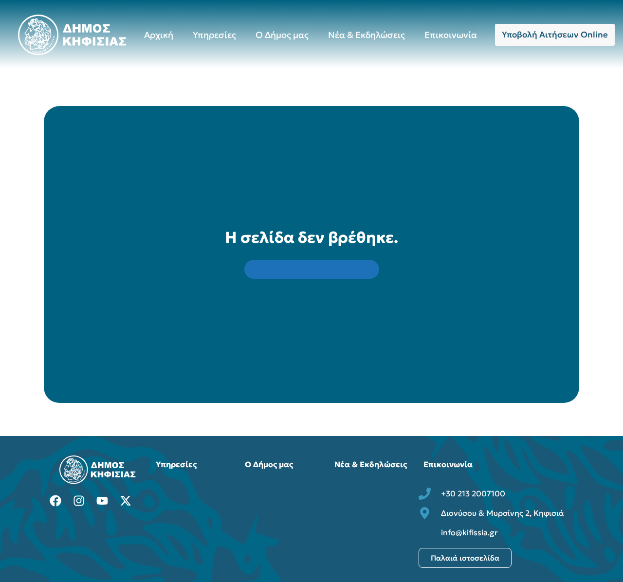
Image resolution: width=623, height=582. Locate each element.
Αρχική (158, 34)
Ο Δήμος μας (282, 34)
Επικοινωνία (450, 34)
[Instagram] (79, 500)
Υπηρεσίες (214, 34)
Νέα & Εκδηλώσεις (366, 34)
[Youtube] (102, 500)
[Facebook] (55, 500)
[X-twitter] (125, 500)
